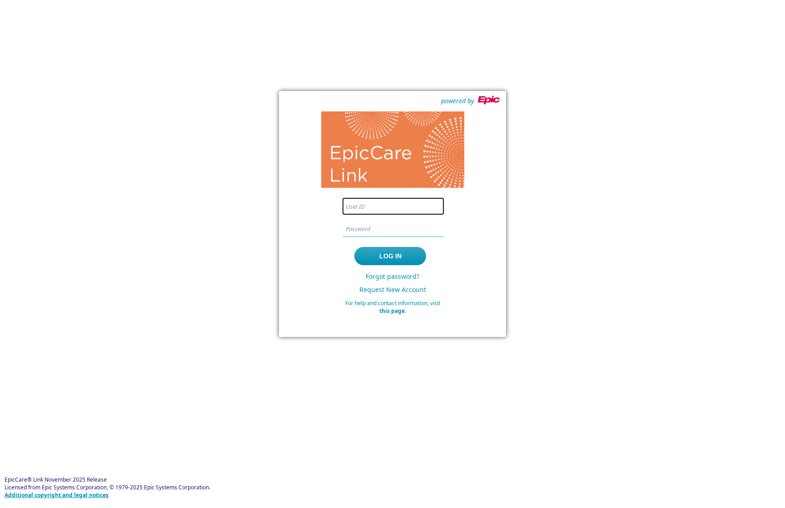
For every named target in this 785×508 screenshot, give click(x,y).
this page (392, 311)
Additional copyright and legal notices (57, 495)
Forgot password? (392, 276)
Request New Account (392, 289)
